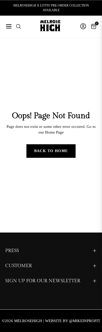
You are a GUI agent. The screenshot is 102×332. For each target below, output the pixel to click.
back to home (51, 151)
